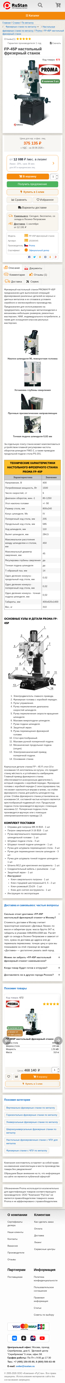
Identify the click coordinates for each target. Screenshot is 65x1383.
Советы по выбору (44, 1314)
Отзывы (12, 1259)
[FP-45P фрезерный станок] (32, 93)
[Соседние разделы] (38, 27)
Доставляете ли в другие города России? (29, 974)
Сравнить (21, 199)
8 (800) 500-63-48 (45, 1361)
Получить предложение (32, 184)
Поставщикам (15, 1277)
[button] (32, 163)
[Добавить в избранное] (8, 1077)
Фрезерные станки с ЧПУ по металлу (26, 1150)
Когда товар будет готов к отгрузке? (26, 967)
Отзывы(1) (10, 39)
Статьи (37, 1308)
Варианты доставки (34, 207)
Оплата (38, 1228)
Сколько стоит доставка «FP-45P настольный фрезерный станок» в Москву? (30, 916)
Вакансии (13, 1245)
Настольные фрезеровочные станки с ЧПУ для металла (32, 1142)
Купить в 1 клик (33, 192)
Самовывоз (21, 216)
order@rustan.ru (25, 1366)
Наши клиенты (15, 1232)
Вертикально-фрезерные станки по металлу (30, 1107)
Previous (6, 1041)
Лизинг (38, 1242)
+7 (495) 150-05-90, (24, 1361)
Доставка (19, 224)
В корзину (29, 176)
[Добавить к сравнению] (16, 1077)
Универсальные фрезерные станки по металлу (32, 1122)
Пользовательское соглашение (44, 1289)
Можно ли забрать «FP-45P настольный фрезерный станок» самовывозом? (27, 959)
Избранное (47, 199)
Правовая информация (41, 1299)
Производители (16, 1252)
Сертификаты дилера (15, 1223)
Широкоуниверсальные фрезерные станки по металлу (31, 1131)
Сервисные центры (44, 1249)
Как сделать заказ (44, 1221)
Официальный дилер (39, 250)
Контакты (13, 1239)
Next (58, 1041)
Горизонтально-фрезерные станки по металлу (31, 1115)
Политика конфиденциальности (46, 1279)
